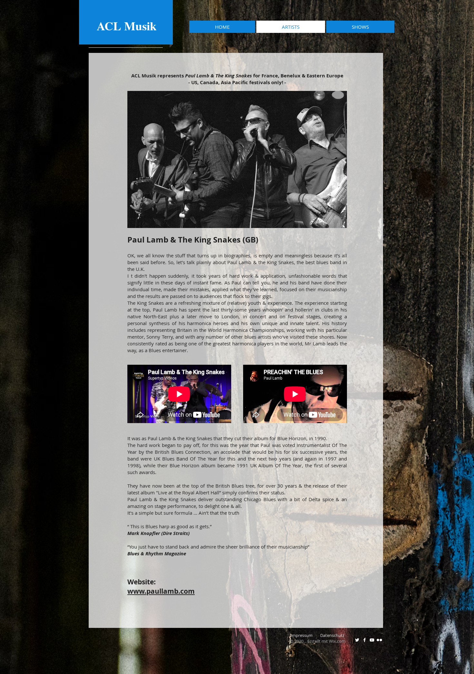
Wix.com (337, 641)
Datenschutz (332, 635)
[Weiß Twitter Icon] (357, 640)
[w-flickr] (379, 640)
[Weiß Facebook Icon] (364, 640)
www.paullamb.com (161, 591)
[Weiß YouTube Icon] (372, 640)
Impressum (305, 635)
